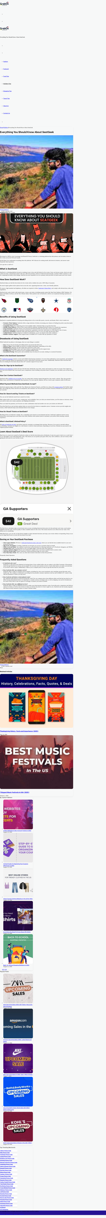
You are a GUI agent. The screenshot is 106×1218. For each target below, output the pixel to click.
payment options (58, 387)
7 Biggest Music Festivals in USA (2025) (14, 792)
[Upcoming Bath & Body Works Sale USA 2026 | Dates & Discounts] (18, 1106)
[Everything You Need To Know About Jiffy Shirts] (18, 930)
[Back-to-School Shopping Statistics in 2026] (18, 963)
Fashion (5, 61)
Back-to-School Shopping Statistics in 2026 (16, 965)
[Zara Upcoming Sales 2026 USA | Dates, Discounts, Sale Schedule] (18, 1003)
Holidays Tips (7, 83)
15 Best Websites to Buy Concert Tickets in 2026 (17, 830)
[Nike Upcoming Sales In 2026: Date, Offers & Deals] (18, 1073)
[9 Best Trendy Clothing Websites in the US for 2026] (18, 897)
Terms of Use (9, 1214)
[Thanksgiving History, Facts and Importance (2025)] (36, 727)
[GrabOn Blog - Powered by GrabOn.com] (4, 5)
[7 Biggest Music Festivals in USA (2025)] (36, 788)
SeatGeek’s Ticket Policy (45, 288)
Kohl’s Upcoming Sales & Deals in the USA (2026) (17, 1143)
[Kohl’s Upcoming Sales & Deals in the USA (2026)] (18, 1141)
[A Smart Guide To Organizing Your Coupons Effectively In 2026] (18, 862)
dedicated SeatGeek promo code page (31, 542)
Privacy (16, 1214)
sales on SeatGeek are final (9, 424)
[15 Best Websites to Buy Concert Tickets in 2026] (18, 829)
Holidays (6, 127)
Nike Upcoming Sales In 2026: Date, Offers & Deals (17, 1074)
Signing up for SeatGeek (6, 368)
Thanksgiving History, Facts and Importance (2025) (19, 731)
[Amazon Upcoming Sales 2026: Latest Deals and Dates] (18, 1038)
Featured (6, 69)
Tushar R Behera (4, 209)
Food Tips (6, 76)
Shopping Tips (7, 91)
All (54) (4, 969)
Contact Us (6, 113)
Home (1, 127)
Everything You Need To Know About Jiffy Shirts (16, 932)
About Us (6, 106)
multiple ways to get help (15, 378)
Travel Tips (6, 98)
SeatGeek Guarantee (7, 359)
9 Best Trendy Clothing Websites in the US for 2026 (18, 899)
